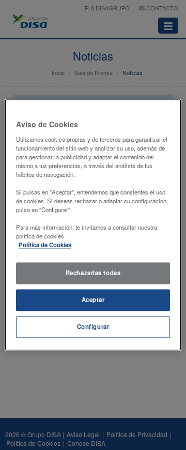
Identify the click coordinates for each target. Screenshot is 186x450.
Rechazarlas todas (93, 273)
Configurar (93, 327)
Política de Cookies (45, 245)
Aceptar (93, 300)
